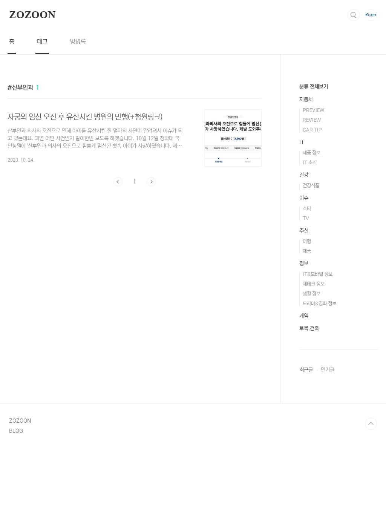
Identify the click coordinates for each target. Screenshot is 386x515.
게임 (303, 316)
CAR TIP (312, 130)
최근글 (306, 370)
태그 (42, 41)
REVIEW (312, 120)
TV (306, 218)
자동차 (306, 100)
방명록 (78, 41)
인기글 (327, 370)
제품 (307, 251)
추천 (303, 231)
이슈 (303, 198)
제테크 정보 (314, 284)
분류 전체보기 (313, 87)
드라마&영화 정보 (319, 304)
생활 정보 (311, 294)
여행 (307, 241)
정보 (303, 264)
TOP (371, 424)
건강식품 (311, 186)
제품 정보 (311, 153)
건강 (303, 175)
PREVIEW (313, 110)
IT (301, 142)
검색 (353, 15)
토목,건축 (309, 328)
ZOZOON (32, 14)
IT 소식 (310, 163)
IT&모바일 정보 (317, 274)
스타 (307, 209)
